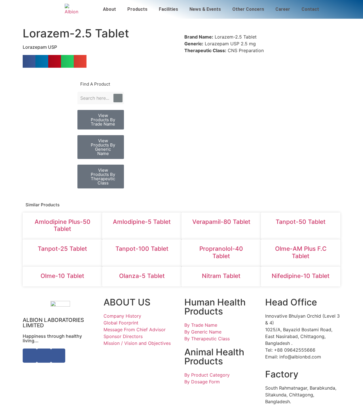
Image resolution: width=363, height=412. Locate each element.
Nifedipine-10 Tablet (301, 275)
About (109, 9)
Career (282, 9)
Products (137, 9)
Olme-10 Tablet (62, 275)
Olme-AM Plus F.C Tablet (300, 252)
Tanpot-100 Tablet (141, 248)
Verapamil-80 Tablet (221, 221)
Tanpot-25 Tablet (62, 248)
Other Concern (248, 9)
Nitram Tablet (221, 275)
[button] (29, 61)
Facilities (168, 9)
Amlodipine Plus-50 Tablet (62, 225)
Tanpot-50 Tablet (301, 221)
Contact (310, 9)
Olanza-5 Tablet (142, 275)
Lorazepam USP (40, 47)
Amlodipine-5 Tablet (142, 221)
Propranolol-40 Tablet (221, 252)
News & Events (205, 9)
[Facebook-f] (30, 356)
